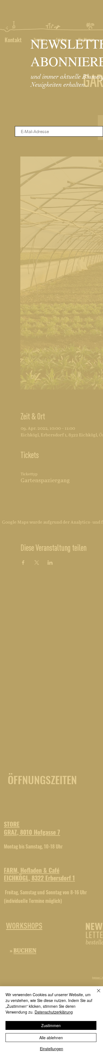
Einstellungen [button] (51, 1048)
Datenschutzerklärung (54, 1012)
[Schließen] (95, 994)
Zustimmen (51, 1025)
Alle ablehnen (51, 1037)
